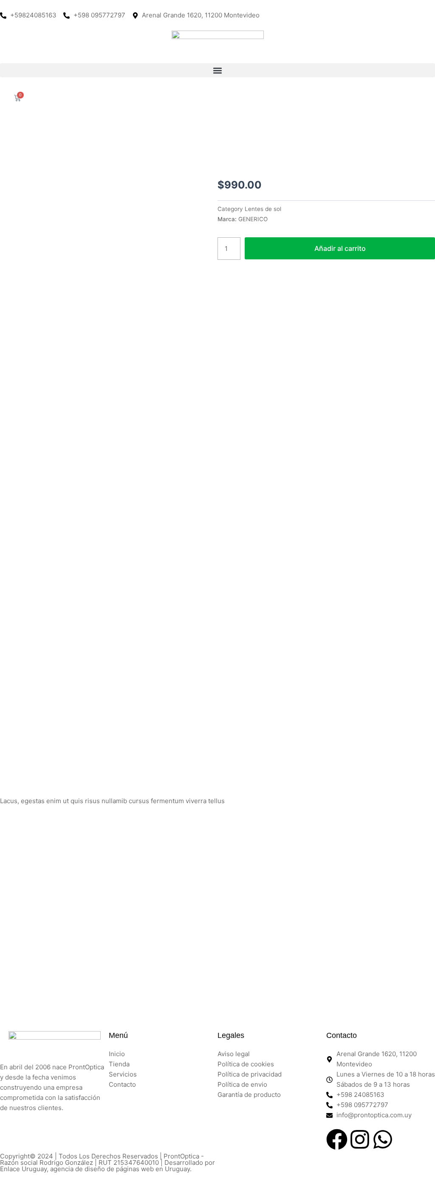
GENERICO (253, 219)
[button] (217, 70)
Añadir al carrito (340, 248)
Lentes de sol (263, 208)
